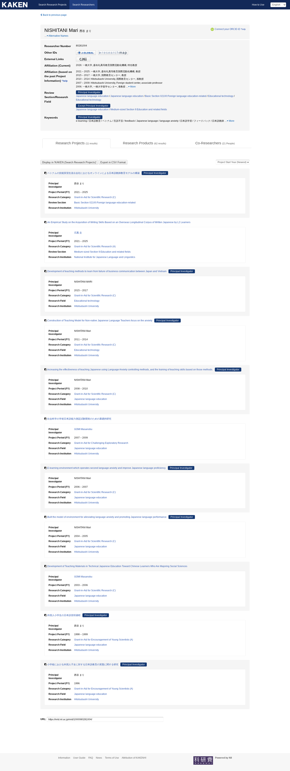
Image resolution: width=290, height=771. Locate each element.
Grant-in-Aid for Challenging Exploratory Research (101, 443)
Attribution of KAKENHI (134, 757)
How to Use (258, 4)
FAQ (90, 757)
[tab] (76, 143)
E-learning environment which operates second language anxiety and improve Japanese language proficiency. (106, 468)
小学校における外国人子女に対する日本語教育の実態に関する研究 (82, 664)
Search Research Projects (52, 4)
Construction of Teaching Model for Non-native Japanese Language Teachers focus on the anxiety (99, 320)
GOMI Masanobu (83, 429)
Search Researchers (83, 4)
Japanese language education (92, 96)
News (99, 757)
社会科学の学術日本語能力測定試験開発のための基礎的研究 (79, 418)
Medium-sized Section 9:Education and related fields (138, 109)
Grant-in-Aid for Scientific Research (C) (95, 197)
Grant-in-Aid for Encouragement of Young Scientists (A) (103, 639)
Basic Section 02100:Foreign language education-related (175, 96)
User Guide (79, 757)
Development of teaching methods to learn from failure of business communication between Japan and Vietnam (107, 271)
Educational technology (220, 96)
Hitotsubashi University (86, 208)
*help (243, 29)
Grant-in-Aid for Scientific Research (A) (95, 246)
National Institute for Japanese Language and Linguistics (104, 257)
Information (64, 757)
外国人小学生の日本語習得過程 (63, 615)
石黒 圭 (78, 232)
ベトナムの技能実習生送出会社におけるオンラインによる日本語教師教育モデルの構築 (93, 173)
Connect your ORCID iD (227, 29)
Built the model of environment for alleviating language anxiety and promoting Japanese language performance (107, 517)
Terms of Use (112, 757)
